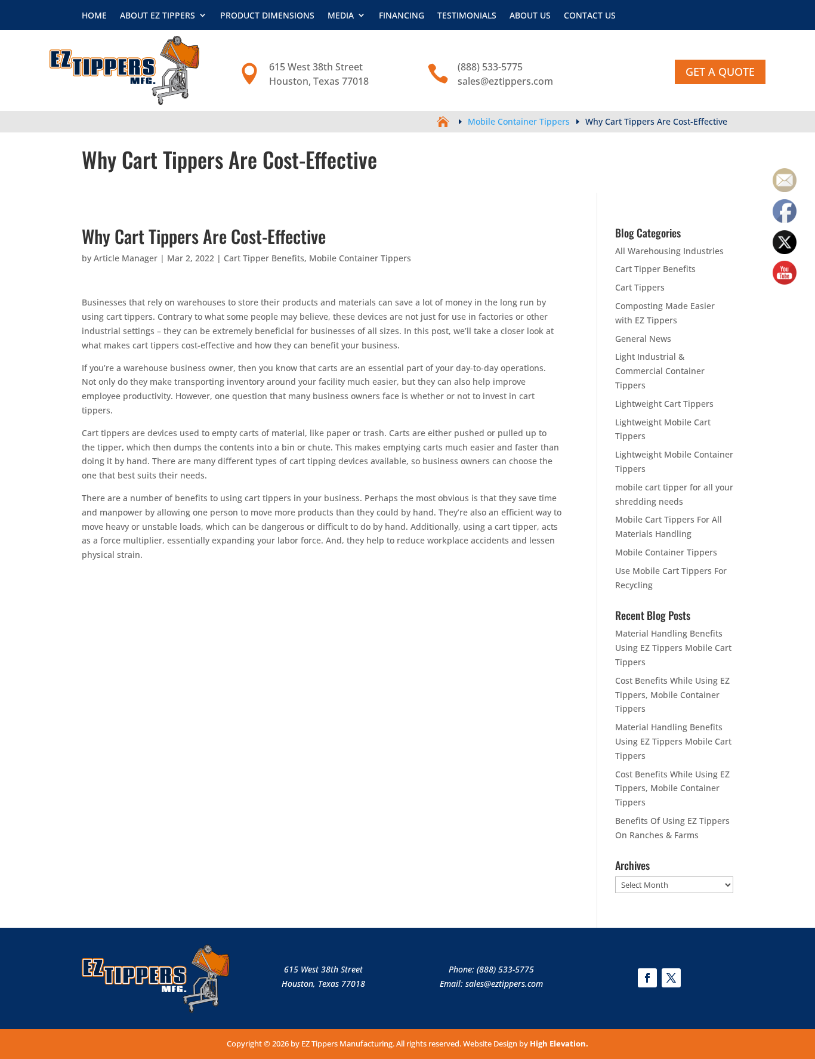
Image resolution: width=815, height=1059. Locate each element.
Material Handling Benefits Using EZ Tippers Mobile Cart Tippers (673, 648)
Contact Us (590, 15)
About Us (530, 15)
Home (94, 15)
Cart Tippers (640, 287)
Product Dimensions (267, 15)
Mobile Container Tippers (360, 258)
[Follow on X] (671, 977)
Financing (401, 15)
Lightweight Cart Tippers (664, 403)
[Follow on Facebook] (647, 977)
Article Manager (126, 258)
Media (341, 15)
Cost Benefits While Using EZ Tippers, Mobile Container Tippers (672, 695)
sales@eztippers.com (504, 983)
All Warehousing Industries (669, 251)
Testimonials (466, 15)
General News (643, 338)
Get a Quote (720, 71)
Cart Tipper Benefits (264, 258)
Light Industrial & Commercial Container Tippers (660, 371)
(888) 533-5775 (505, 969)
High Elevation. (559, 1043)
